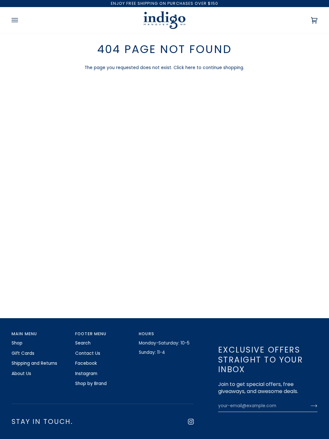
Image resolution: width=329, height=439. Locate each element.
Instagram (86, 374)
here (190, 68)
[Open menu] (21, 20)
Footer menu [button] (90, 333)
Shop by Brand (91, 384)
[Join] (308, 406)
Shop (17, 343)
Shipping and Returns (34, 363)
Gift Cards (23, 353)
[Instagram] (191, 422)
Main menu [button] (24, 333)
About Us (21, 374)
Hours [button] (146, 333)
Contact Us (87, 353)
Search (83, 343)
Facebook (86, 363)
